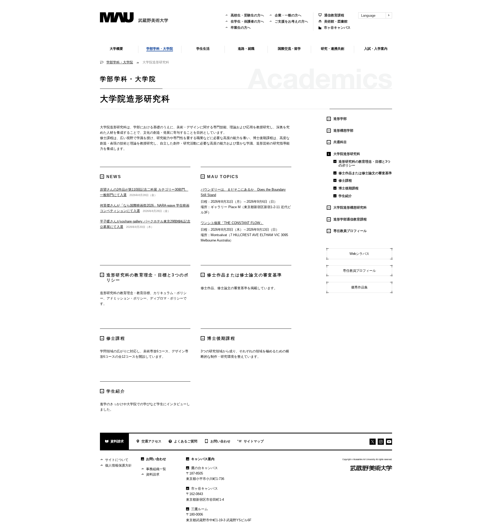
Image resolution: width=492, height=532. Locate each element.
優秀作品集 (359, 287)
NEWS (113, 177)
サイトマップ (254, 441)
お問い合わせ (220, 441)
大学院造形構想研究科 (350, 207)
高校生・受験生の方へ (247, 15)
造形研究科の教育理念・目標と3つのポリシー (147, 277)
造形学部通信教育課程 (350, 219)
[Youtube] (381, 442)
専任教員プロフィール (350, 231)
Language (368, 15)
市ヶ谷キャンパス (337, 28)
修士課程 (115, 338)
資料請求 (117, 441)
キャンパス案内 (202, 459)
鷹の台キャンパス (204, 468)
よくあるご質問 (185, 441)
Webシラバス (360, 254)
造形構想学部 (343, 130)
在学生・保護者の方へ (247, 21)
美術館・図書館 (335, 21)
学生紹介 (115, 391)
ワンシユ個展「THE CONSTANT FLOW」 (232, 223)
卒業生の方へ (241, 28)
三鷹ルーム (199, 509)
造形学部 (340, 119)
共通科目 (340, 142)
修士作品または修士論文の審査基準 (244, 275)
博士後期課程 (221, 338)
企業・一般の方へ (288, 15)
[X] (373, 442)
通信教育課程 (334, 15)
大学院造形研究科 (346, 154)
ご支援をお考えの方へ (291, 21)
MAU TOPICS (223, 177)
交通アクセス (151, 441)
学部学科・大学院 (119, 62)
